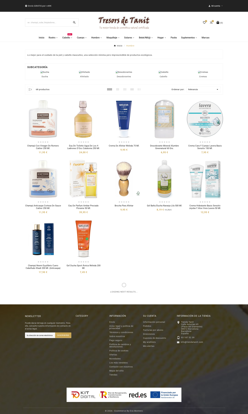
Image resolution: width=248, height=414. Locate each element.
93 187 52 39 (187, 337)
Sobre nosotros (117, 336)
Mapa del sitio (116, 371)
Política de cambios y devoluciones (120, 345)
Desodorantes (124, 76)
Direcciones (149, 334)
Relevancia (203, 89)
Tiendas (113, 375)
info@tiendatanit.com (192, 342)
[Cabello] (163, 72)
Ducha (45, 76)
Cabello (163, 76)
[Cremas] (203, 72)
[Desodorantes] (124, 72)
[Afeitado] (84, 72)
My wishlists (149, 342)
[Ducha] (44, 72)
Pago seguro (115, 340)
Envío (112, 322)
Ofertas (113, 355)
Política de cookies (118, 351)
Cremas (203, 76)
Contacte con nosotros (121, 367)
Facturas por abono (153, 330)
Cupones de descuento (154, 338)
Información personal (154, 322)
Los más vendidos (118, 363)
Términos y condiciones (121, 332)
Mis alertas (148, 346)
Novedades (115, 359)
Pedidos (147, 326)
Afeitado (84, 76)
